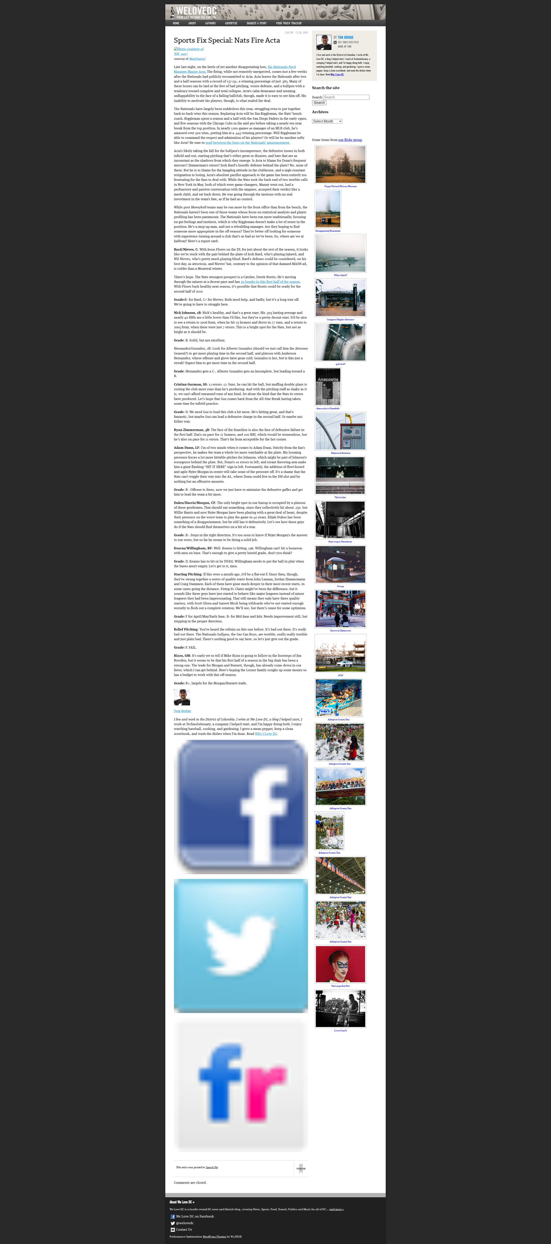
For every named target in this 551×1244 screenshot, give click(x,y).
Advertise (231, 23)
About (192, 23)
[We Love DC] (278, 13)
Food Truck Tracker (289, 23)
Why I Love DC (266, 734)
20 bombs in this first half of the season (270, 282)
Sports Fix (212, 1167)
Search (317, 97)
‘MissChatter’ (197, 59)
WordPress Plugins (214, 1236)
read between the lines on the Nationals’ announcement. (248, 143)
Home (176, 23)
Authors (210, 23)
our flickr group (350, 140)
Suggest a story (257, 23)
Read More (335, 1209)
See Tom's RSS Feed (348, 42)
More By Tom (344, 46)
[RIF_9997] (189, 49)
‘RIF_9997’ (181, 54)
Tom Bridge (182, 711)
